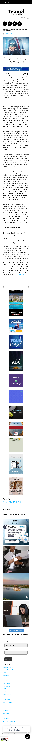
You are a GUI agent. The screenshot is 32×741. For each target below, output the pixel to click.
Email (6, 649)
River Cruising (7, 699)
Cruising (5, 672)
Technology (6, 710)
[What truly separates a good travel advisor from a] (16, 614)
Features (5, 678)
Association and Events (9, 670)
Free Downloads (7, 680)
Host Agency (6, 683)
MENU (7, 2)
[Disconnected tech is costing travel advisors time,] (16, 559)
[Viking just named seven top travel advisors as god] (16, 586)
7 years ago (8, 33)
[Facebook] (2, 733)
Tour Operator (7, 713)
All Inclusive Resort (8, 667)
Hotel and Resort (7, 689)
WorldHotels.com (20, 274)
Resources (6, 697)
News (4, 691)
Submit (8, 659)
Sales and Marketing (8, 702)
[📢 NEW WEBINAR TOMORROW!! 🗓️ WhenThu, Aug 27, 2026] (16, 532)
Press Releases (7, 694)
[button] (3, 2)
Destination (6, 675)
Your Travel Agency (8, 724)
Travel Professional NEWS (10, 721)
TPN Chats (6, 718)
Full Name (7, 642)
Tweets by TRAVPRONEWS (12, 502)
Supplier (5, 705)
